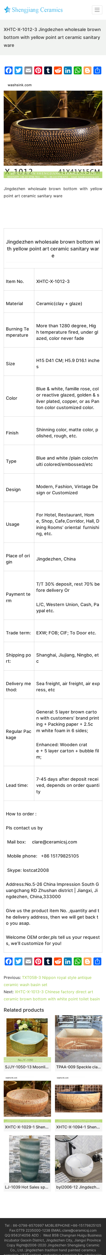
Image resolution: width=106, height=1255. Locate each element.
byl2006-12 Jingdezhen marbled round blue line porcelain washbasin (78, 1187)
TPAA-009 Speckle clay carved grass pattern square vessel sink (78, 1066)
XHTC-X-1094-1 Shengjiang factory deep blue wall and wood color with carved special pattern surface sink (78, 1126)
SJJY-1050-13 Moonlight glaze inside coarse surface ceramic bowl (27, 1066)
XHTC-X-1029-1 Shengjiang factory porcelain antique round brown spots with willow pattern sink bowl (27, 1126)
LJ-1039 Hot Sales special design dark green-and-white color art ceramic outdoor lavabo (27, 1187)
